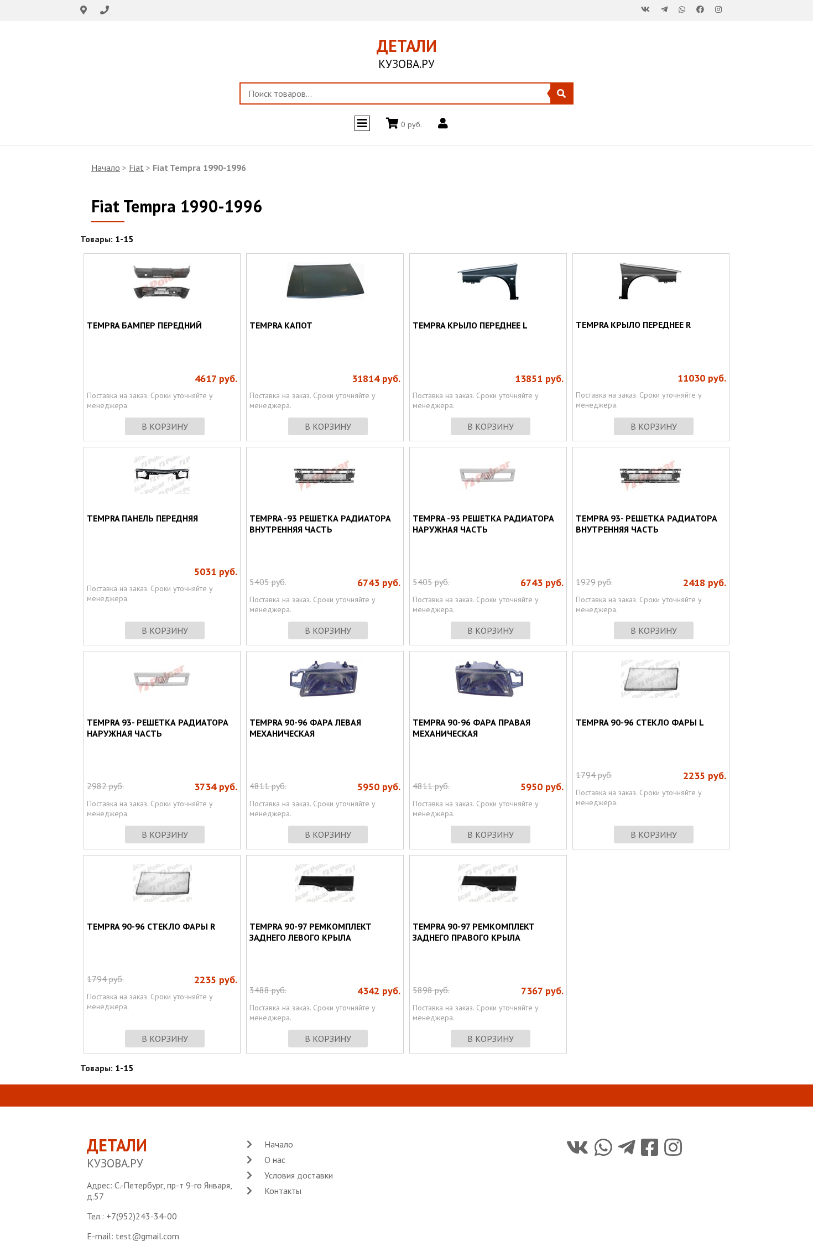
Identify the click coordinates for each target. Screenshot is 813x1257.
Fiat (136, 167)
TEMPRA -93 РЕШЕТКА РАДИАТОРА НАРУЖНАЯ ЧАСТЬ (483, 524)
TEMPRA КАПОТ (280, 325)
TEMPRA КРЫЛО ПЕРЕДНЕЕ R (633, 324)
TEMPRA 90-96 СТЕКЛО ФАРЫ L (640, 722)
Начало (105, 167)
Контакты (282, 1190)
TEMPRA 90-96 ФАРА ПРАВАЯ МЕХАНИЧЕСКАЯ (471, 728)
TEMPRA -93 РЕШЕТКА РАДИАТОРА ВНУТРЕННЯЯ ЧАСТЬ (320, 524)
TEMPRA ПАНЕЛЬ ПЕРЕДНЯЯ (142, 518)
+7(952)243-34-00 (141, 1216)
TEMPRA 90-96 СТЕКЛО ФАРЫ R (151, 926)
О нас (274, 1159)
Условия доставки (298, 1175)
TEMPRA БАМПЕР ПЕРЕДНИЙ (144, 325)
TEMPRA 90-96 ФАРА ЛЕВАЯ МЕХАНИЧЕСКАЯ (305, 728)
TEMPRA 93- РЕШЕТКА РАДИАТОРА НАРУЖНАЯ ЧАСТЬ (157, 728)
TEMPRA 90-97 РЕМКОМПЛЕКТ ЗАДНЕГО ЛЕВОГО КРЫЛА (310, 932)
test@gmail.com (147, 1236)
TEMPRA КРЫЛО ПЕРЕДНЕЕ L (470, 325)
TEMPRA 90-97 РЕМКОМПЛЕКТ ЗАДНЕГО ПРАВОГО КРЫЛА (474, 932)
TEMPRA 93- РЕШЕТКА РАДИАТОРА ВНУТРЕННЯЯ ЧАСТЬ (646, 524)
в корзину (165, 426)
